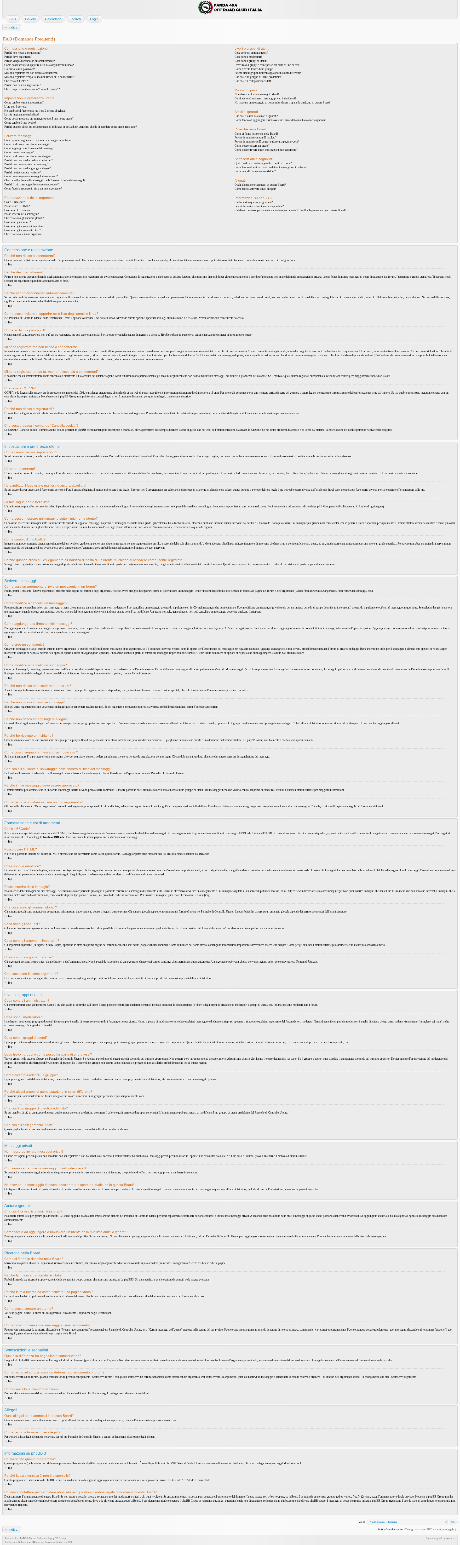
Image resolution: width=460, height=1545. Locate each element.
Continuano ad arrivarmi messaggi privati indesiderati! (265, 98)
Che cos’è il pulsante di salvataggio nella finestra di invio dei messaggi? (44, 180)
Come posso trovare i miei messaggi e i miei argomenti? (266, 149)
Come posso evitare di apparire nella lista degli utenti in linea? (39, 65)
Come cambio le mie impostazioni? (24, 102)
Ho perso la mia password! (19, 69)
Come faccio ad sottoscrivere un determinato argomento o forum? (271, 167)
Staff (380, 1529)
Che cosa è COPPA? (16, 81)
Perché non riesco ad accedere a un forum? (28, 160)
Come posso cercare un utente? (252, 145)
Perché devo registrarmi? (18, 56)
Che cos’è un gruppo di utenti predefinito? (258, 77)
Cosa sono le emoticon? (17, 210)
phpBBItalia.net (35, 1541)
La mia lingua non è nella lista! (21, 114)
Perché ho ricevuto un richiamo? (22, 172)
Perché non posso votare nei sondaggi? (26, 164)
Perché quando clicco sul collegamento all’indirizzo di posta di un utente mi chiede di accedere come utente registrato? (70, 126)
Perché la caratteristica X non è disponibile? (259, 206)
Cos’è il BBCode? (14, 202)
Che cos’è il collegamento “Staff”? (254, 81)
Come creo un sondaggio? (19, 152)
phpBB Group (94, 1463)
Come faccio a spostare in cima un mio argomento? (33, 188)
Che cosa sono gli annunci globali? (24, 218)
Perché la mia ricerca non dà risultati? (255, 137)
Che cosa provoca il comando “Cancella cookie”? (32, 89)
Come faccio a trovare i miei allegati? (255, 188)
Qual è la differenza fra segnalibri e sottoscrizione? (263, 163)
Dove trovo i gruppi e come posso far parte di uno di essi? (267, 65)
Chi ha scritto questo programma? (254, 202)
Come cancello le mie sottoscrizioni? (255, 171)
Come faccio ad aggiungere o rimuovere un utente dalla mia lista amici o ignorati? (280, 120)
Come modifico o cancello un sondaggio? (27, 156)
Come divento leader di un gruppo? (254, 69)
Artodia (450, 1538)
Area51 (186, 1480)
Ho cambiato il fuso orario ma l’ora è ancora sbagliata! (35, 110)
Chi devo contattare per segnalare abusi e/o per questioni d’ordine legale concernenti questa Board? (290, 210)
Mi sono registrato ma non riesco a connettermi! (31, 73)
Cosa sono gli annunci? (17, 222)
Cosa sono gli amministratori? (251, 52)
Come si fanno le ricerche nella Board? (256, 133)
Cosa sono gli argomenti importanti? (24, 226)
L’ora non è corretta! (15, 106)
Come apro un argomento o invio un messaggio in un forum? (38, 140)
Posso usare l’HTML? (17, 206)
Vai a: (361, 1521)
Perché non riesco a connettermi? (22, 52)
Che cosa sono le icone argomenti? (23, 234)
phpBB (22, 1538)
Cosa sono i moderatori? (248, 56)
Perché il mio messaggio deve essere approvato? (31, 184)
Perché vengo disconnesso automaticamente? (29, 61)
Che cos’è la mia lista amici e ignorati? (256, 116)
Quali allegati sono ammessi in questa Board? (260, 184)
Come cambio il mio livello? (20, 122)
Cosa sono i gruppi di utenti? (251, 61)
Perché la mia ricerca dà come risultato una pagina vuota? (267, 141)
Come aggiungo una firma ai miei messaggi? (29, 148)
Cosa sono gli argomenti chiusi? (22, 230)
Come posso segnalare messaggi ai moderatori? (31, 176)
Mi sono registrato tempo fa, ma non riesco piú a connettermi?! (39, 77)
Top (10, 264)
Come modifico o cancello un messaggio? (27, 144)
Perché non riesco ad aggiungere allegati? (27, 168)
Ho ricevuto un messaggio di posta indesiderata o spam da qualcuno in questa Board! (283, 102)
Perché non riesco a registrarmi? (22, 85)
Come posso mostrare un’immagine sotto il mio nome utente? (39, 118)
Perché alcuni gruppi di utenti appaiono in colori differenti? (268, 73)
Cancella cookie (394, 1529)
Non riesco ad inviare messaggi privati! (257, 94)
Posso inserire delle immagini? (21, 214)
